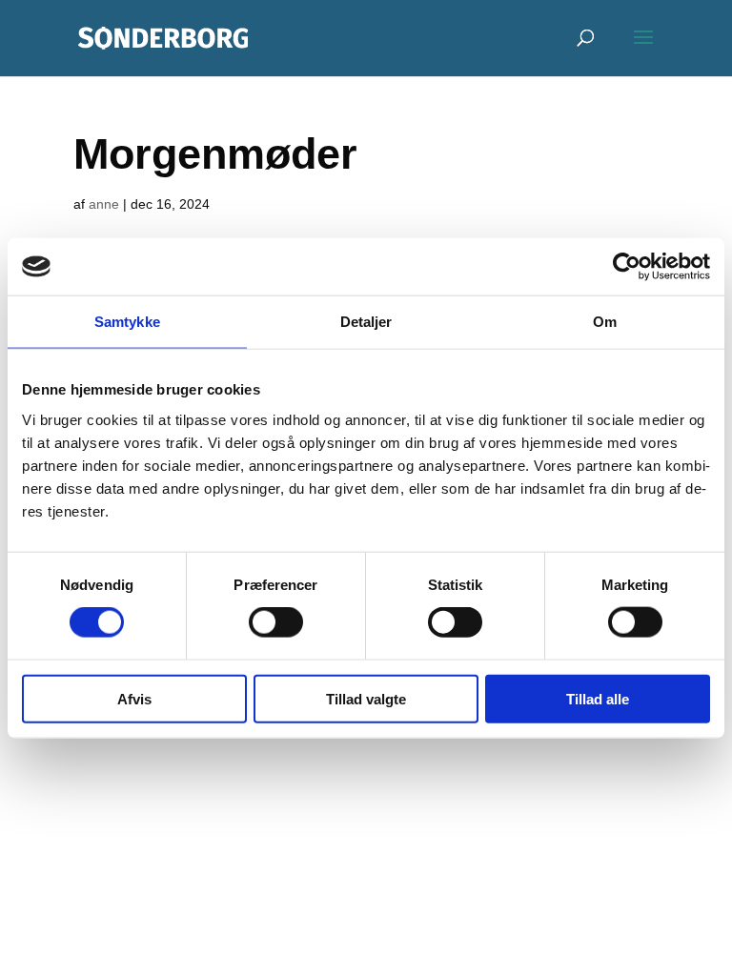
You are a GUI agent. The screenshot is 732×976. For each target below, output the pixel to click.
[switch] (276, 622)
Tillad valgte (366, 698)
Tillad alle (597, 698)
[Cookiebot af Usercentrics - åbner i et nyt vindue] (626, 267)
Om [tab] (605, 322)
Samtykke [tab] (127, 322)
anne (104, 204)
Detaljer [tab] (366, 322)
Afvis (134, 698)
